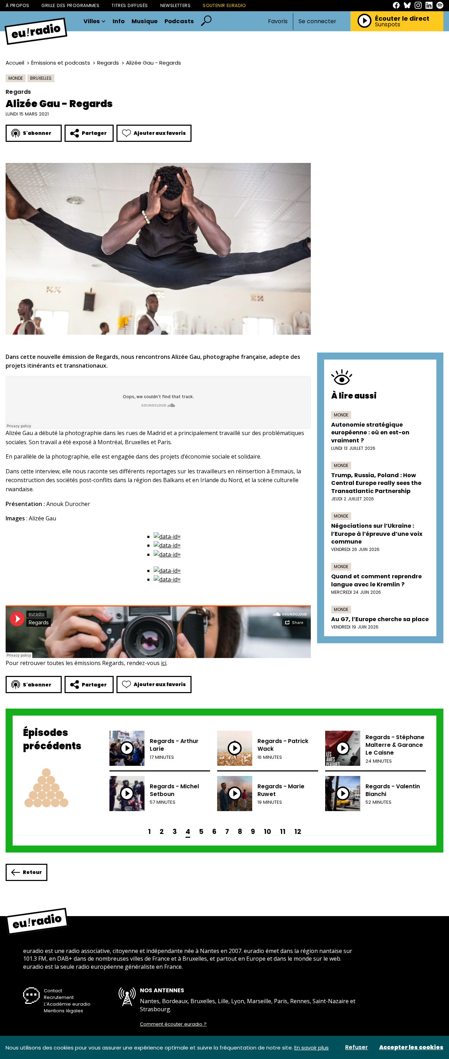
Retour (32, 872)
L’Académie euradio (67, 1004)
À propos (17, 5)
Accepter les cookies (411, 1047)
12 (297, 831)
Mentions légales (63, 1010)
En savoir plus (311, 1047)
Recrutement (59, 997)
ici (163, 663)
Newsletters (175, 5)
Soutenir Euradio (224, 5)
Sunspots (387, 24)
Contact (53, 990)
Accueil (15, 62)
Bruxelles (41, 78)
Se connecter (317, 21)
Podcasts (179, 22)
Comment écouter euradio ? (173, 1024)
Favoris (278, 21)
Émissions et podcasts (60, 62)
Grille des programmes (70, 5)
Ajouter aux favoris (160, 133)
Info (119, 22)
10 (267, 831)
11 (283, 831)
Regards (108, 62)
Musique (145, 22)
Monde (15, 78)
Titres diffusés (130, 5)
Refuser (356, 1047)
